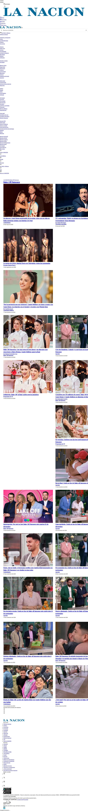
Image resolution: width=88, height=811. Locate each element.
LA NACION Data (4, 40)
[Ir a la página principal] (44, 15)
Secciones (4, 19)
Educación (2, 68)
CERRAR (1, 0)
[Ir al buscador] (4, 6)
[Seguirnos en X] (4, 778)
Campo (1, 50)
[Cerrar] (22, 28)
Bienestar (2, 73)
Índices (1, 56)
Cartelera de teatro (4, 116)
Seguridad (2, 67)
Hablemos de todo (4, 76)
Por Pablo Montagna (60, 222)
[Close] (4, 709)
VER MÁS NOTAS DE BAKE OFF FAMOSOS (12, 707)
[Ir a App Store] (7, 793)
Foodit (3, 21)
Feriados (2, 104)
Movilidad (2, 54)
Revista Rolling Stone (5, 142)
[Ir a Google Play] (7, 790)
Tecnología (2, 101)
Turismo (2, 99)
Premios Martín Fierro (9, 265)
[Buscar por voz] (86, 30)
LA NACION (6, 180)
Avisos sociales (3, 125)
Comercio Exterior (4, 53)
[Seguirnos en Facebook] (4, 774)
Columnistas (3, 82)
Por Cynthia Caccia (8, 309)
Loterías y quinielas (4, 105)
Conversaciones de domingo (7, 129)
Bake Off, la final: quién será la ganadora (21, 394)
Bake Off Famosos (14, 180)
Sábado (2, 130)
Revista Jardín (3, 144)
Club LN (3, 23)
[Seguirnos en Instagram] (4, 782)
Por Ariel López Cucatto (61, 399)
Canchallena (3, 93)
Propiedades (3, 51)
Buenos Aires (3, 65)
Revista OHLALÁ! (4, 136)
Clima (1, 39)
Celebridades (7, 222)
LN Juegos (2, 98)
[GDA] (7, 804)
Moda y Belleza (3, 108)
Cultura (2, 70)
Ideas (1, 132)
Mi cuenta (4, 25)
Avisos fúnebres (4, 124)
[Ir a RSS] (4, 786)
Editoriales (2, 81)
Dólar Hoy (2, 48)
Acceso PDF (3, 121)
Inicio (3, 17)
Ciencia (1, 74)
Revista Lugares (4, 139)
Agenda (57, 354)
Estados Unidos (4, 61)
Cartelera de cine (4, 115)
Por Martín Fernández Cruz (10, 354)
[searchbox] (43, 30)
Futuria (1, 47)
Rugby (1, 90)
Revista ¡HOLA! (3, 138)
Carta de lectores (4, 127)
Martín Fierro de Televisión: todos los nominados (26, 263)
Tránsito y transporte (5, 37)
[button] (44, 100)
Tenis (1, 91)
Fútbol (1, 88)
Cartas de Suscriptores (5, 84)
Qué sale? (2, 113)
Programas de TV (8, 396)
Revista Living (3, 141)
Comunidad (3, 71)
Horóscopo (2, 102)
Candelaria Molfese (8, 310)
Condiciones (20, 799)
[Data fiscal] (4, 808)
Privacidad (25, 799)
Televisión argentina (60, 224)
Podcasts (2, 107)
